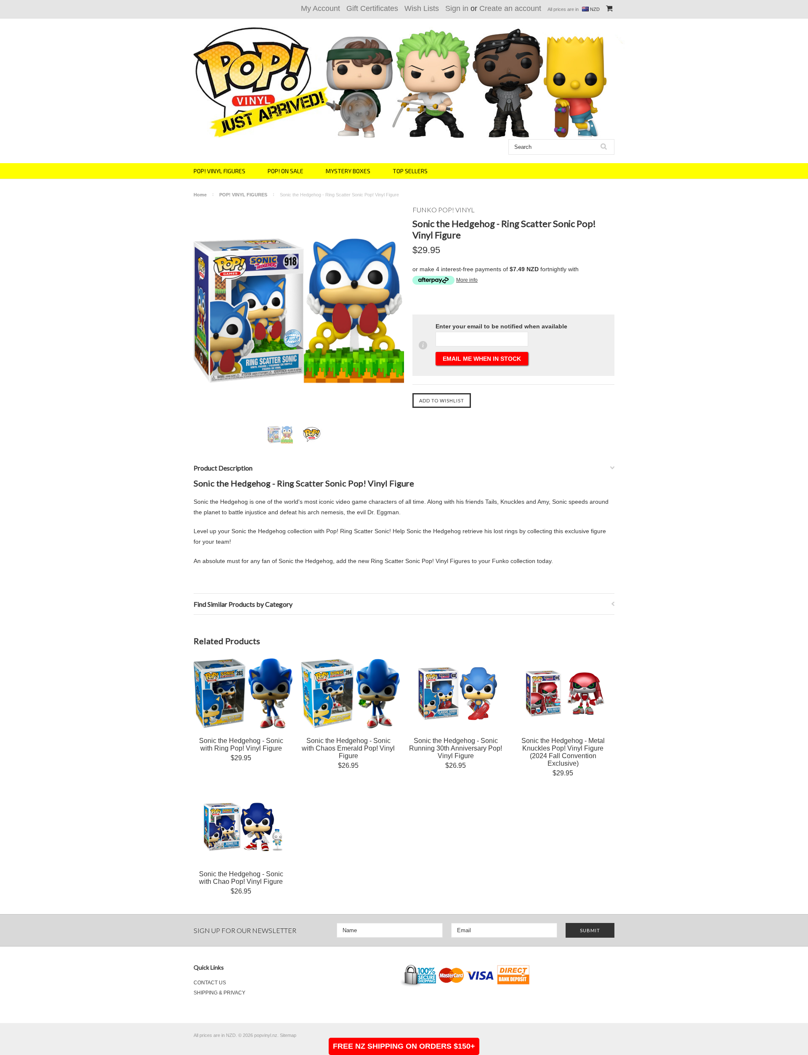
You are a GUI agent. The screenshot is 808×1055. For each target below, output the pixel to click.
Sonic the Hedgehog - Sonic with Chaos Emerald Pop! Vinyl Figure (348, 748)
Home (200, 194)
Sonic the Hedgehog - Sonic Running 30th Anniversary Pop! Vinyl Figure (455, 748)
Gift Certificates (372, 8)
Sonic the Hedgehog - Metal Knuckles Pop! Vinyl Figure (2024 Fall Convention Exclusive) (563, 752)
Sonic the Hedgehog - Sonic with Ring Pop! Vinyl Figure (241, 744)
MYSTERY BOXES (348, 171)
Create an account (510, 8)
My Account (320, 8)
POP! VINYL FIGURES (219, 171)
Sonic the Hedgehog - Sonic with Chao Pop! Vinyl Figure (241, 877)
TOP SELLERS (410, 171)
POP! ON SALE (285, 171)
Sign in (456, 8)
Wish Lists (421, 8)
